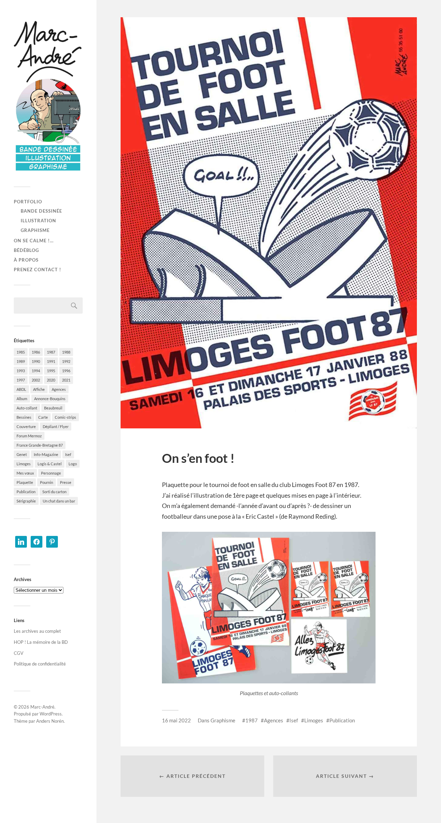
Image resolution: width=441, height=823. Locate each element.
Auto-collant (27, 408)
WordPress (51, 714)
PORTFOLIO (28, 201)
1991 (51, 361)
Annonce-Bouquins (49, 398)
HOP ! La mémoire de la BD (41, 642)
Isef (68, 454)
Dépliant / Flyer (56, 426)
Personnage (51, 473)
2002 (36, 380)
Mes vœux (25, 473)
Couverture (26, 426)
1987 (51, 352)
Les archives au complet (37, 631)
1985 (21, 352)
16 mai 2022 (176, 720)
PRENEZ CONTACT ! (37, 269)
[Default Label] (21, 541)
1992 (66, 361)
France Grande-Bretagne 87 (40, 445)
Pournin (46, 482)
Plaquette (25, 482)
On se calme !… (34, 240)
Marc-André (42, 707)
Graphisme (35, 230)
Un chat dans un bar (59, 501)
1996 (66, 370)
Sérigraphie (26, 501)
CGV (18, 653)
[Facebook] (36, 541)
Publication (26, 491)
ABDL (21, 389)
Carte (43, 417)
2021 (66, 380)
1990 (36, 361)
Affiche (39, 389)
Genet (22, 454)
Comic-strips (65, 417)
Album (22, 398)
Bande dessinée (41, 211)
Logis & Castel (50, 463)
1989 (21, 361)
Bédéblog (26, 250)
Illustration (38, 220)
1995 (51, 370)
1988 (66, 352)
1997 (21, 380)
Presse (65, 482)
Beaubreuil (53, 408)
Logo (73, 463)
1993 (21, 370)
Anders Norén (50, 721)
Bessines (24, 417)
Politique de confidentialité (40, 664)
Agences (59, 389)
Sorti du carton (54, 491)
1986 (36, 352)
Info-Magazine (46, 454)
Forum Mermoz (29, 436)
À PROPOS (26, 260)
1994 (36, 370)
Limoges (24, 463)
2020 (51, 380)
